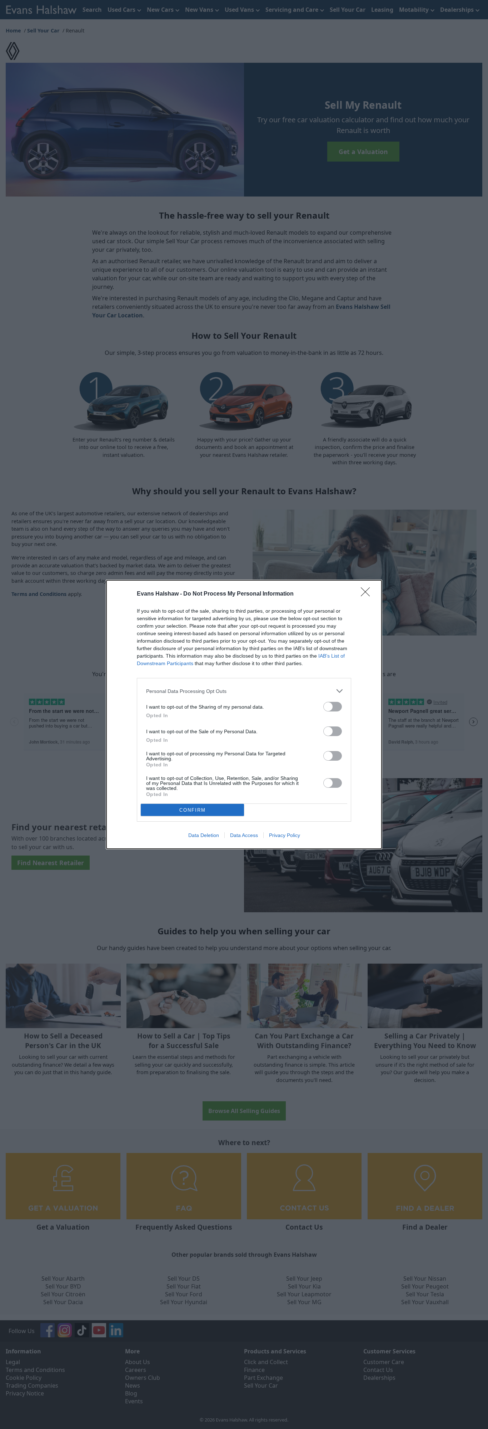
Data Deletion (203, 835)
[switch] (332, 706)
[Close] (367, 594)
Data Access (244, 835)
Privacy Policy (284, 835)
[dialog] (244, 714)
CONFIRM (192, 810)
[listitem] (244, 691)
